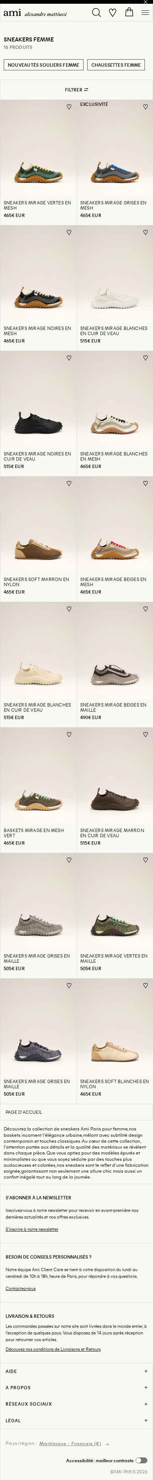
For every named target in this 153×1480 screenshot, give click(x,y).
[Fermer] (145, 2)
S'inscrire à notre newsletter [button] (32, 1229)
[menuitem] (35, 12)
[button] (106, 1460)
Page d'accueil (24, 1112)
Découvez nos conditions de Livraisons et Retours (53, 1349)
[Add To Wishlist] (69, 107)
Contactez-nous (21, 1288)
